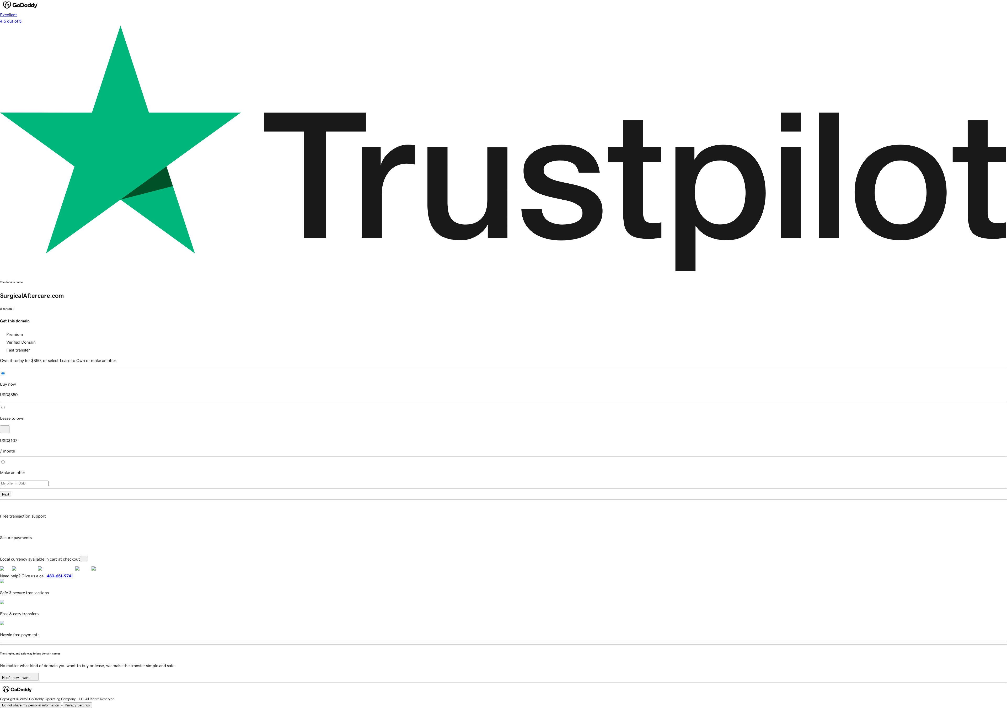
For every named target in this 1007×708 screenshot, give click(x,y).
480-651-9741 (60, 576)
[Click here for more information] (84, 559)
